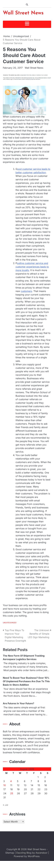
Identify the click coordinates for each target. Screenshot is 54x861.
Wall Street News (23, 13)
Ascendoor (41, 852)
